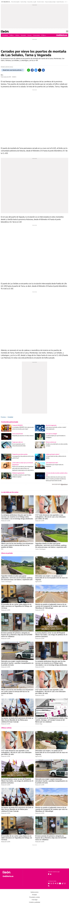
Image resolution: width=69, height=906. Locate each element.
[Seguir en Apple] (50, 874)
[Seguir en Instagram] (57, 883)
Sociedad (23, 35)
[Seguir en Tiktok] (62, 883)
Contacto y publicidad (34, 902)
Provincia (3, 417)
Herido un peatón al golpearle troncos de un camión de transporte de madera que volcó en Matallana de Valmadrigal (51, 606)
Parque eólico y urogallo (31, 1)
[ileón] (12, 872)
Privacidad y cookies (34, 897)
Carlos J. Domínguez (40, 549)
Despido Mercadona (60, 1)
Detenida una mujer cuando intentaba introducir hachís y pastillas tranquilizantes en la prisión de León (17, 663)
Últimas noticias (6, 728)
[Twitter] (39, 70)
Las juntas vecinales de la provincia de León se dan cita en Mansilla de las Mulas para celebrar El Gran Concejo (17, 720)
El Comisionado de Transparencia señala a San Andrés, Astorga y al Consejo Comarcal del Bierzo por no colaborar (51, 720)
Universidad (36, 35)
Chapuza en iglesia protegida (50, 1)
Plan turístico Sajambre (15, 1)
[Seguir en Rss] (48, 886)
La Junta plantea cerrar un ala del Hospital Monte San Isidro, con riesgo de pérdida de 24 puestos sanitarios (51, 634)
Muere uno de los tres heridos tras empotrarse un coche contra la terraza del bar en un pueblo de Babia (17, 545)
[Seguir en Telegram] (55, 883)
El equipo (34, 894)
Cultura (17, 35)
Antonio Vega (38, 724)
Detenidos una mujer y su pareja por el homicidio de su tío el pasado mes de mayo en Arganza (51, 578)
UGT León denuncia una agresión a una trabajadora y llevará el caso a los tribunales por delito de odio (50, 517)
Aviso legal (34, 899)
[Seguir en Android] (48, 874)
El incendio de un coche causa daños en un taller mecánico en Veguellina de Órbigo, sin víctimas (16, 606)
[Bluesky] (35, 70)
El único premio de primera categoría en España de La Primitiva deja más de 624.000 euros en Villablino (16, 634)
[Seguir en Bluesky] (49, 883)
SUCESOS (66, 1)
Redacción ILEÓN (5, 520)
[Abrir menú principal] (67, 31)
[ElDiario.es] (61, 35)
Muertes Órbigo (24, 1)
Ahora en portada (7, 553)
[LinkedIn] (43, 70)
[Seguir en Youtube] (60, 883)
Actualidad (5, 35)
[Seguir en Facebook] (53, 883)
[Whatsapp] (28, 70)
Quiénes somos (34, 892)
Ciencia (29, 35)
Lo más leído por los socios (9, 492)
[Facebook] (32, 70)
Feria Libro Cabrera (40, 1)
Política (12, 35)
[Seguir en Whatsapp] (65, 883)
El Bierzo (43, 35)
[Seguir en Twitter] (51, 883)
